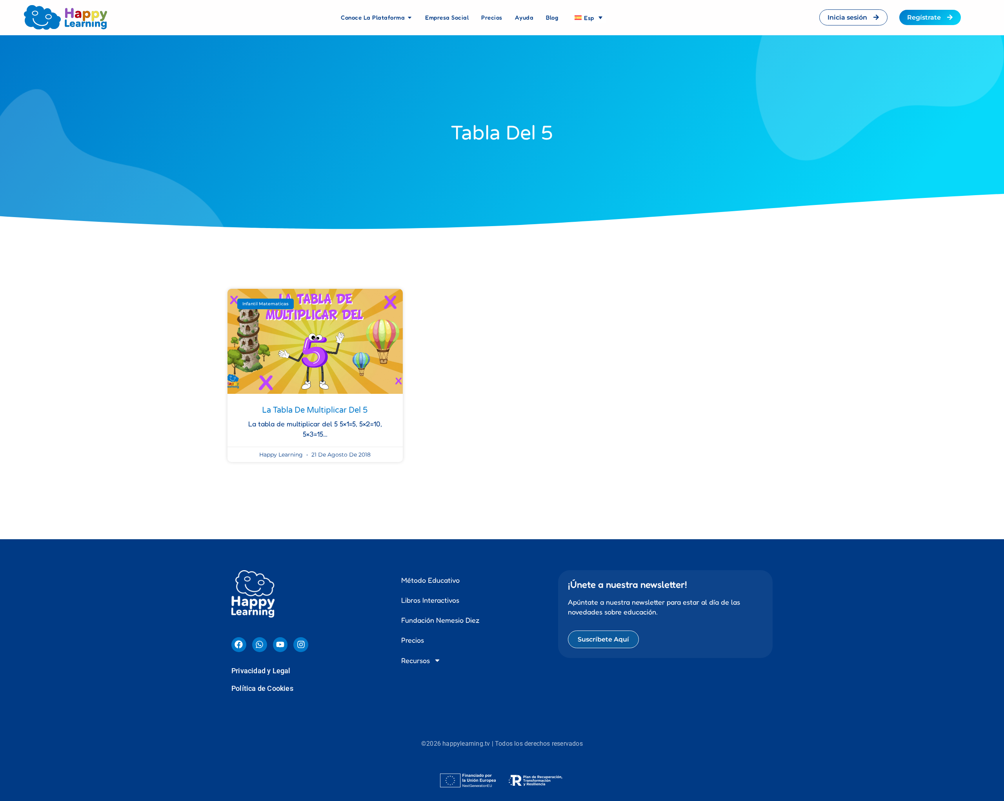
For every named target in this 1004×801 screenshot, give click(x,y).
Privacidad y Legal (261, 671)
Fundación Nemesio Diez (440, 620)
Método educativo (430, 580)
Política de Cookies (262, 688)
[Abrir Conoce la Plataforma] (410, 17)
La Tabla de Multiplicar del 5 (315, 410)
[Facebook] (238, 644)
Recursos (415, 660)
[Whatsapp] (259, 644)
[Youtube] (280, 644)
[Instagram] (300, 644)
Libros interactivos (430, 600)
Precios (412, 640)
